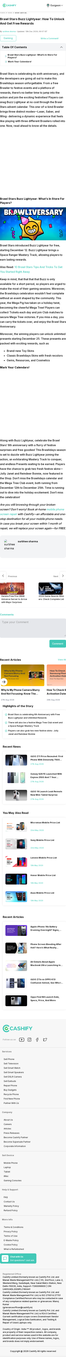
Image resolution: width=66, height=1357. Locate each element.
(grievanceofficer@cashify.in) (17, 1307)
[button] (57, 644)
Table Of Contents (14, 47)
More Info (7, 1219)
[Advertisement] (33, 164)
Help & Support (10, 1189)
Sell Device (8, 1155)
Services (7, 1051)
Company (7, 1112)
